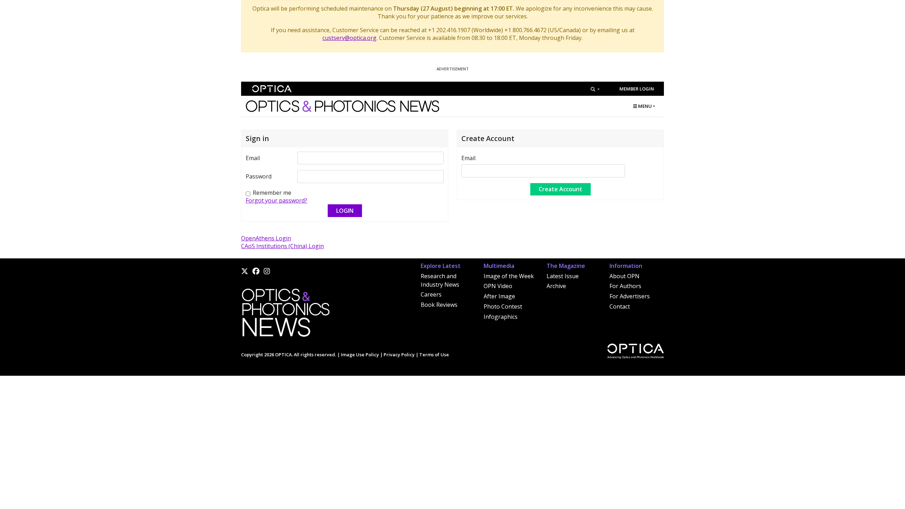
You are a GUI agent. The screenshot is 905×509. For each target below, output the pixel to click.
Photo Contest (503, 306)
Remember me (272, 193)
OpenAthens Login (266, 238)
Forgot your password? (276, 200)
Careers (431, 294)
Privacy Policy (399, 354)
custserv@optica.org (349, 38)
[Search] (595, 89)
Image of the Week (509, 276)
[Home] (285, 315)
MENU (644, 106)
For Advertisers (629, 296)
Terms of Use (434, 354)
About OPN (624, 276)
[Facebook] (255, 271)
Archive (556, 286)
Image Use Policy (360, 354)
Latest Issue (563, 276)
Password (259, 176)
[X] (244, 271)
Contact (619, 306)
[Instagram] (267, 271)
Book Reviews (439, 305)
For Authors (625, 286)
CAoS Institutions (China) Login (282, 246)
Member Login (636, 89)
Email (253, 158)
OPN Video (498, 286)
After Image (499, 296)
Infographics (501, 317)
